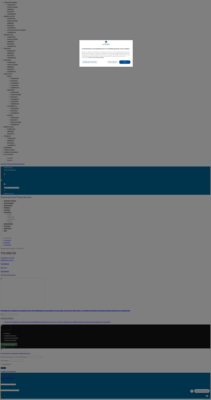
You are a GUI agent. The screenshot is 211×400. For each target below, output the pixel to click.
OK (125, 62)
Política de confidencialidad (96, 57)
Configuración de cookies (90, 62)
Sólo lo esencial (112, 62)
